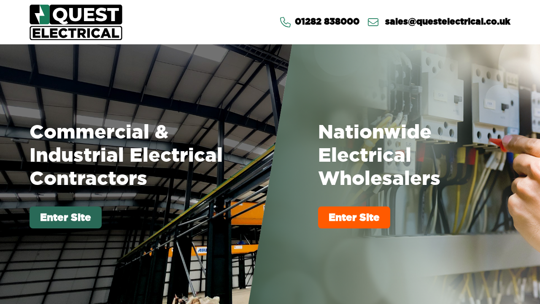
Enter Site (65, 217)
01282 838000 (327, 22)
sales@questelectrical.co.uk (446, 22)
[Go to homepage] (76, 22)
